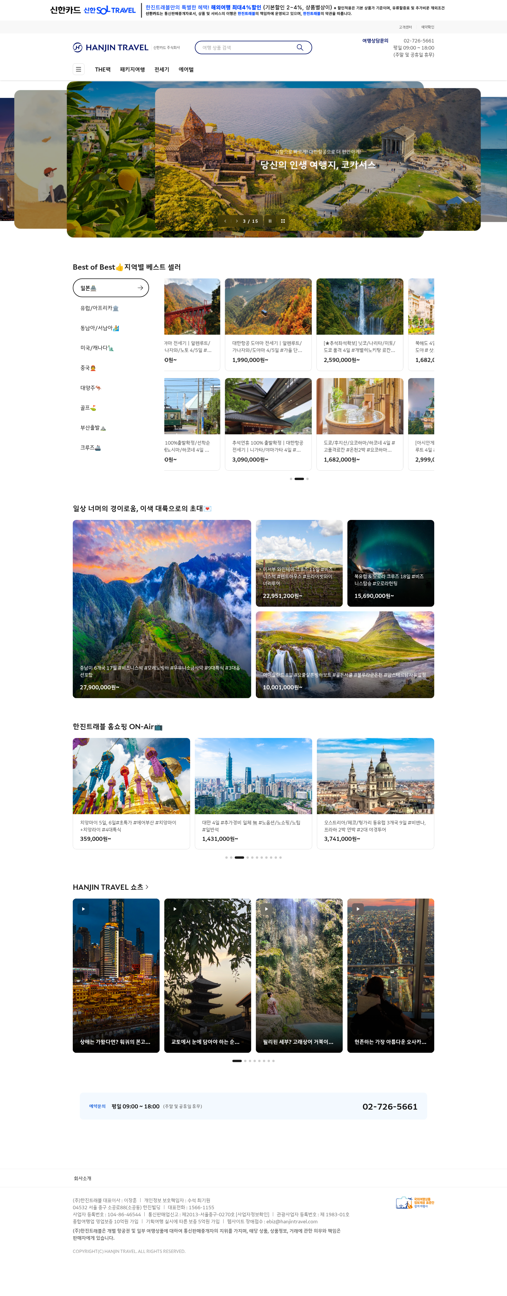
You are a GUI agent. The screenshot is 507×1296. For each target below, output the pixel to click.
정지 (270, 221)
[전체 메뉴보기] (78, 69)
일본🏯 (88, 288)
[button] (291, 479)
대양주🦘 (91, 387)
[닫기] (430, 10)
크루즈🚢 (90, 447)
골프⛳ (88, 407)
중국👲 (88, 367)
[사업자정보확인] (252, 1214)
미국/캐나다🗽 (97, 347)
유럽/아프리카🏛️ (99, 308)
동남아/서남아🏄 (99, 327)
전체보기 (283, 221)
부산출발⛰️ (93, 427)
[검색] (300, 47)
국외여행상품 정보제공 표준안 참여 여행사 (415, 1203)
